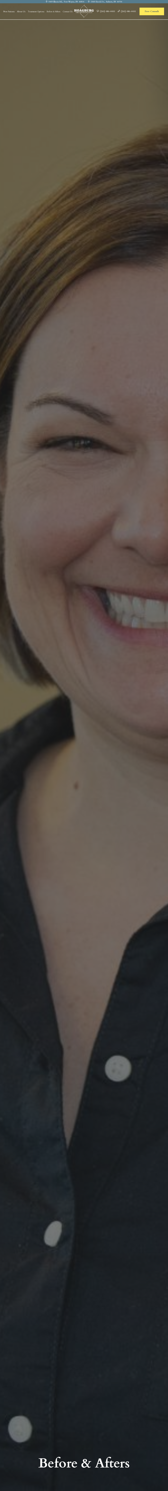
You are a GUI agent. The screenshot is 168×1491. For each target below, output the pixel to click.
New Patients (9, 11)
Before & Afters (53, 11)
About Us (21, 11)
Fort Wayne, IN (66, 1)
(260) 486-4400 (107, 11)
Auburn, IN (106, 1)
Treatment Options (36, 11)
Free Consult (152, 11)
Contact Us (68, 11)
